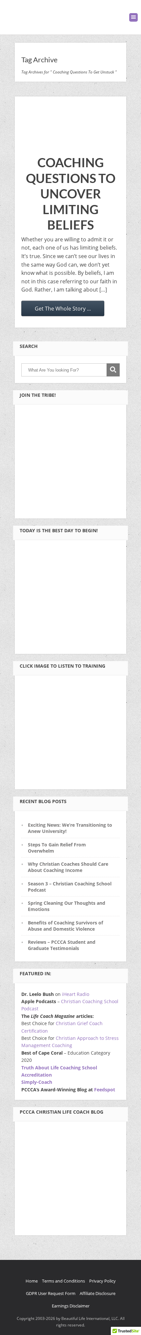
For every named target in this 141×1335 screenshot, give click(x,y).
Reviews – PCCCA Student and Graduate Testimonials (61, 945)
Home (32, 1281)
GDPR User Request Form (50, 1293)
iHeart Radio (75, 994)
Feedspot (104, 1089)
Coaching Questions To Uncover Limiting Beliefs (70, 193)
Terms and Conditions (63, 1281)
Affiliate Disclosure (97, 1293)
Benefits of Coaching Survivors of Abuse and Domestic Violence (65, 926)
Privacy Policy (102, 1281)
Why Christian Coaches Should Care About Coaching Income (68, 867)
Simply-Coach (36, 1082)
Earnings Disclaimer (71, 1306)
